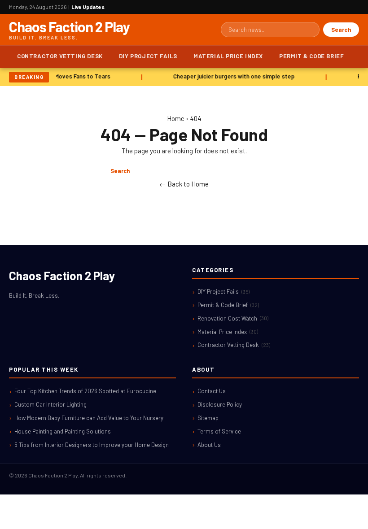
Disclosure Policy (219, 404)
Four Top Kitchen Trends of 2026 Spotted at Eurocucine (85, 391)
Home (175, 118)
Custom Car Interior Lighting (50, 404)
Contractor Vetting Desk (60, 56)
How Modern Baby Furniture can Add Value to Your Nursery (88, 417)
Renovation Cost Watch (232, 318)
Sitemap (208, 417)
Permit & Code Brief (311, 56)
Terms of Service (219, 431)
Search (341, 29)
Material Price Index (228, 56)
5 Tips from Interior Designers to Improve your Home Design (91, 444)
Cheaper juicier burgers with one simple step (233, 76)
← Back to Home (184, 184)
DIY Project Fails (148, 56)
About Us (209, 444)
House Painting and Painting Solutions (62, 431)
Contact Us (211, 391)
